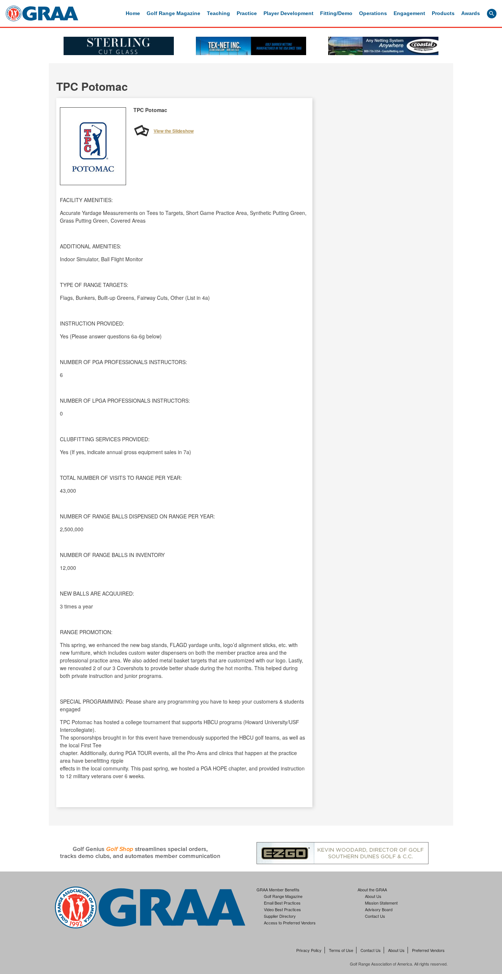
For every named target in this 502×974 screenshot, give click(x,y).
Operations (373, 13)
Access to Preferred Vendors (290, 923)
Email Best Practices (282, 903)
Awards (470, 13)
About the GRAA (372, 889)
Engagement (409, 13)
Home (133, 13)
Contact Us (375, 916)
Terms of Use (341, 950)
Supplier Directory (280, 916)
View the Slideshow (174, 130)
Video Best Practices (282, 909)
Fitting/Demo (336, 13)
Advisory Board (378, 909)
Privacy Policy (309, 950)
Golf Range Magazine (173, 13)
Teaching (218, 13)
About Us (373, 896)
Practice (247, 13)
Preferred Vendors (428, 950)
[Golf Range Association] (42, 13)
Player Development (288, 13)
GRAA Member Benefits (278, 889)
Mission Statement (381, 903)
